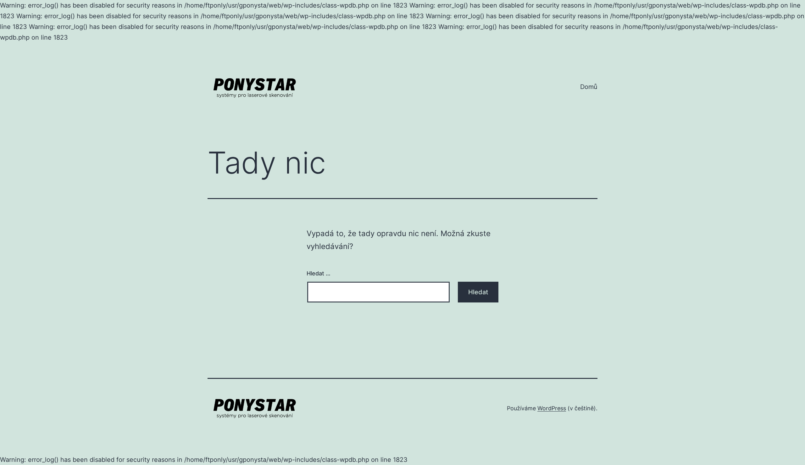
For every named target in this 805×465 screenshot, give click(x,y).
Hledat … (318, 273)
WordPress (551, 408)
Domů (588, 87)
